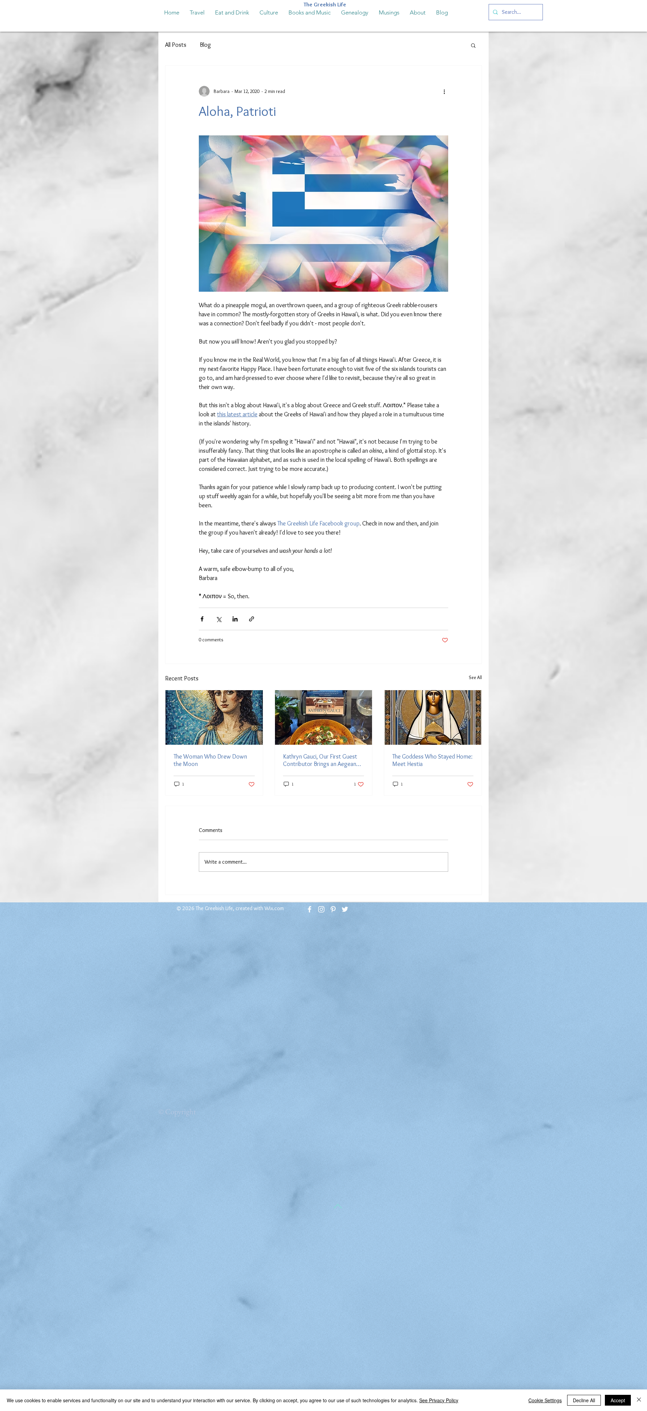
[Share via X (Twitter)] (218, 619)
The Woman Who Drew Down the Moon (210, 760)
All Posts (175, 45)
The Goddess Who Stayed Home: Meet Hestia (432, 760)
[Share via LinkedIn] (235, 619)
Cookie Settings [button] (545, 1400)
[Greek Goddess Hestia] (433, 717)
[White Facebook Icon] (309, 909)
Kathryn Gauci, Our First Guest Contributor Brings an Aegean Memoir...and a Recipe (320, 760)
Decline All (584, 1400)
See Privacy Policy (438, 1400)
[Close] (639, 1400)
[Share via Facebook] (202, 619)
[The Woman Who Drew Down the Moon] (214, 717)
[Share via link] (251, 619)
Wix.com (274, 908)
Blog (205, 45)
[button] (473, 45)
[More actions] (444, 91)
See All (475, 677)
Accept (618, 1400)
